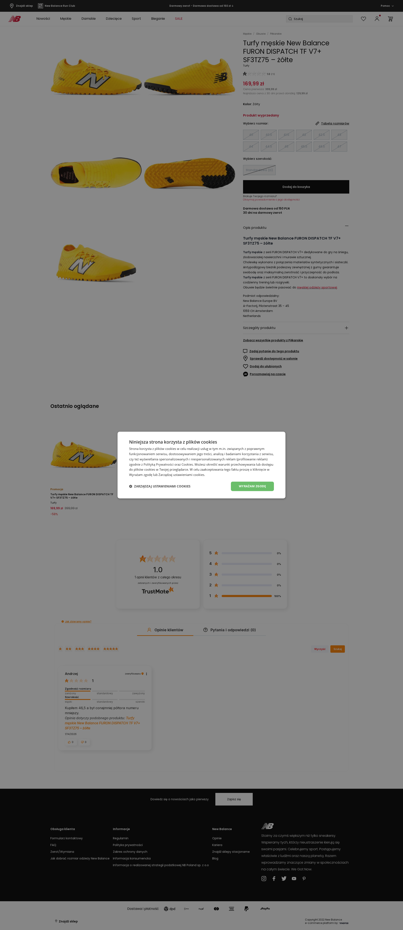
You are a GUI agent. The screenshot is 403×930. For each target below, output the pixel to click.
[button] (159, 486)
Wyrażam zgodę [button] (252, 486)
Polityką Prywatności (159, 464)
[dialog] (201, 465)
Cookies (187, 464)
